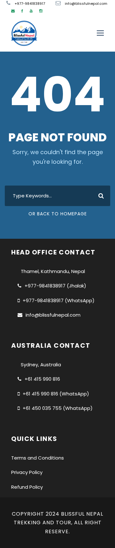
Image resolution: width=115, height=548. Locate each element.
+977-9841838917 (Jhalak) (55, 285)
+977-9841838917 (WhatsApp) (59, 300)
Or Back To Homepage (57, 214)
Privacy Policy (26, 472)
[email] (13, 10)
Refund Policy (27, 487)
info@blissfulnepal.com (53, 314)
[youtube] (31, 10)
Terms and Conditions (37, 457)
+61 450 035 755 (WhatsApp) (58, 408)
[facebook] (22, 10)
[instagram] (40, 10)
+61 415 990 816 (42, 379)
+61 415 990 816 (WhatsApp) (56, 393)
